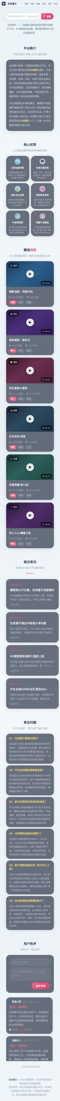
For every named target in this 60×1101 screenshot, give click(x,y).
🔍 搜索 (47, 16)
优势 (32, 4)
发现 (26, 4)
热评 (55, 4)
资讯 (44, 4)
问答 (50, 4)
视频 (38, 4)
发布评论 (41, 986)
